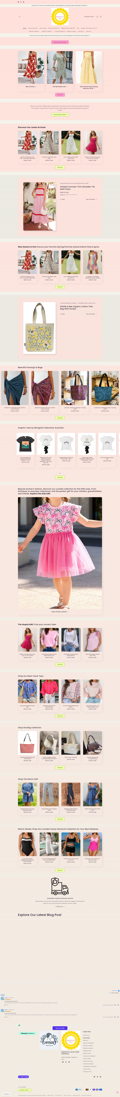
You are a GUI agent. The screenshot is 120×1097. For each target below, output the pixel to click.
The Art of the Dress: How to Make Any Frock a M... (92, 940)
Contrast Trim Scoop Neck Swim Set (70, 859)
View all (60, 95)
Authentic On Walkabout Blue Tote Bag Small (105, 408)
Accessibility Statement (90, 1066)
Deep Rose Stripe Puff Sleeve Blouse (49, 706)
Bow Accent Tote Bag (71, 757)
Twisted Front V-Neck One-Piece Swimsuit (92, 859)
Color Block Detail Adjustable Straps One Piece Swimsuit (27, 860)
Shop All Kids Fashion (59, 612)
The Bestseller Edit (59, 87)
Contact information (86, 1095)
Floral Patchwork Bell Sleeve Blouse (71, 706)
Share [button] (63, 199)
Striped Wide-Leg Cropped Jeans (49, 809)
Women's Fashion (88, 1045)
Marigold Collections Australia (29, 1095)
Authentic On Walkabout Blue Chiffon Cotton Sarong (14, 408)
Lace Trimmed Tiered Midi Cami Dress (71, 158)
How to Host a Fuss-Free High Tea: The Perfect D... (27, 940)
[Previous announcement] (43, 2)
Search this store (88, 1061)
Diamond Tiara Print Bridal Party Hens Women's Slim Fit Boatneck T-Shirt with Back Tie (46, 460)
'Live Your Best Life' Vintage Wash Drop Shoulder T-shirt (25, 459)
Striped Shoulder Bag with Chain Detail (27, 758)
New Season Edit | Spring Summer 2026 (89, 87)
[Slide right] (63, 473)
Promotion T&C (87, 1071)
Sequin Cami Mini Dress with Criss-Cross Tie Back (92, 158)
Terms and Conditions (89, 1056)
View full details (90, 199)
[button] (19, 16)
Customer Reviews (88, 1064)
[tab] (114, 993)
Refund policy (50, 1095)
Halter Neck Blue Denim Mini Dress (92, 809)
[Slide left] (56, 473)
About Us (85, 1040)
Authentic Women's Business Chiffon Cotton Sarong (45, 408)
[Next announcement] (76, 2)
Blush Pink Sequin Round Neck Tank (92, 655)
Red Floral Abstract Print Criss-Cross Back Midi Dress (27, 158)
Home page (86, 1038)
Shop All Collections (60, 42)
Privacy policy (58, 1095)
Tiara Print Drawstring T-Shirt (107, 458)
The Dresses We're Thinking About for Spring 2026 (71, 940)
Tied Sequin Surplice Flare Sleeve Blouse (71, 655)
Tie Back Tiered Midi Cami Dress (49, 158)
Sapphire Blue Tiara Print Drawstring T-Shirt (66, 458)
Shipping (62, 194)
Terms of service (67, 1095)
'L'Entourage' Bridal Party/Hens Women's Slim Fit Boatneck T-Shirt (87, 459)
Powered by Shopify (41, 1095)
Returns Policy (87, 1053)
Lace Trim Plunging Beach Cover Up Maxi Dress (49, 859)
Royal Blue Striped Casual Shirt (27, 706)
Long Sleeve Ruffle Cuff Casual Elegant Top (92, 706)
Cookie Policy (87, 1069)
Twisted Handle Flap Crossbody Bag (92, 758)
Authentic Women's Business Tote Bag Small (75, 408)
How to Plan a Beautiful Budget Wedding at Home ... (49, 941)
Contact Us (59, 906)
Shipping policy (76, 1095)
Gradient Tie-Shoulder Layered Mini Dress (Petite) (92, 277)
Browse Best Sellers (60, 114)
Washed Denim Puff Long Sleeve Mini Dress (27, 809)
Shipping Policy (87, 1051)
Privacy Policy (87, 1058)
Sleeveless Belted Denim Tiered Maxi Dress (71, 809)
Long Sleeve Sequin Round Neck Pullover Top (49, 655)
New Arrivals (30, 87)
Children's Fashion (88, 1048)
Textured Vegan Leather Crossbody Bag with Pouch (49, 758)
